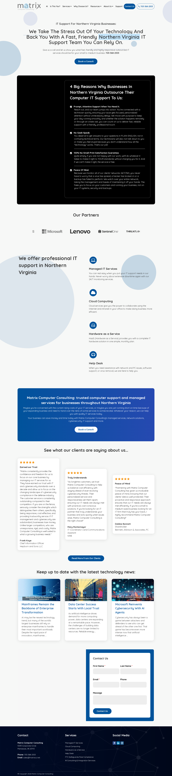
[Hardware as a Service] (121, 332)
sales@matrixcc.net (31, 757)
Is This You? (55, 6)
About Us (108, 6)
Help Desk (69, 753)
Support (119, 6)
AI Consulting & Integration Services (80, 760)
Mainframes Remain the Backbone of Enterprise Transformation (38, 608)
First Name (99, 666)
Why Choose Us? (81, 6)
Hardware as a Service (75, 750)
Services (66, 6)
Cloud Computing (72, 746)
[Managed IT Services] (121, 268)
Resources (95, 6)
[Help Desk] (121, 361)
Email (96, 679)
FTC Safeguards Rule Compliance (79, 757)
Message (97, 693)
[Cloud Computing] (121, 300)
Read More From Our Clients (86, 558)
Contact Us (129, 6)
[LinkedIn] (118, 743)
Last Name (126, 666)
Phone (123, 679)
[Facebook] (114, 743)
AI (47, 6)
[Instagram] (122, 743)
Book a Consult (86, 61)
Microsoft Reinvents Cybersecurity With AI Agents (129, 608)
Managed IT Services (74, 743)
